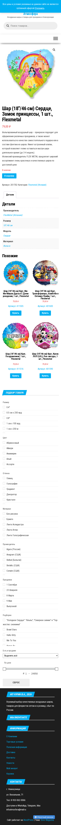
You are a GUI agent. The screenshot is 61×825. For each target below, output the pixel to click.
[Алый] (4, 458)
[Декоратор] (4, 494)
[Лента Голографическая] (4, 535)
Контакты (10, 757)
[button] (54, 49)
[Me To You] (4, 640)
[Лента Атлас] (4, 530)
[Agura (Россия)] (4, 549)
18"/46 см (7, 225)
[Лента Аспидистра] (4, 524)
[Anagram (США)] (4, 554)
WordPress (28, 820)
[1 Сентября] (4, 584)
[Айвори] (4, 448)
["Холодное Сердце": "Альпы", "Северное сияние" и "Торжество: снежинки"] (4, 620)
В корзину (9, 175)
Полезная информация (16, 747)
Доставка (10, 752)
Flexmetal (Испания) (37, 184)
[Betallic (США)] (4, 565)
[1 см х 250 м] (4, 428)
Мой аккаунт (12, 768)
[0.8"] (4, 418)
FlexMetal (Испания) (12, 215)
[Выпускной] (4, 606)
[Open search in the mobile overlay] (30, 26)
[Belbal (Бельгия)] (4, 560)
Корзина (10, 773)
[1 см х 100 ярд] (4, 423)
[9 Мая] (4, 600)
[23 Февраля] (4, 590)
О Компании (11, 736)
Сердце (6, 235)
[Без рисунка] (4, 513)
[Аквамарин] (4, 453)
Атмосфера (30, 14)
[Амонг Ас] (4, 645)
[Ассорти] (4, 464)
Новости (10, 763)
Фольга (6, 246)
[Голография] (4, 483)
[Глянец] (4, 478)
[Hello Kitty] (4, 635)
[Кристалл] (4, 499)
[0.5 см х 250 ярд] (4, 412)
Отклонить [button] (39, 8)
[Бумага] (4, 519)
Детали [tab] (10, 194)
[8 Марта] (4, 595)
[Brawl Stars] (4, 629)
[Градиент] (4, 489)
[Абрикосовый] (4, 442)
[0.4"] (4, 407)
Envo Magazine (47, 820)
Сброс (16, 682)
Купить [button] (15, 313)
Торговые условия (14, 741)
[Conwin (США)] (4, 570)
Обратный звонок (44, 817)
